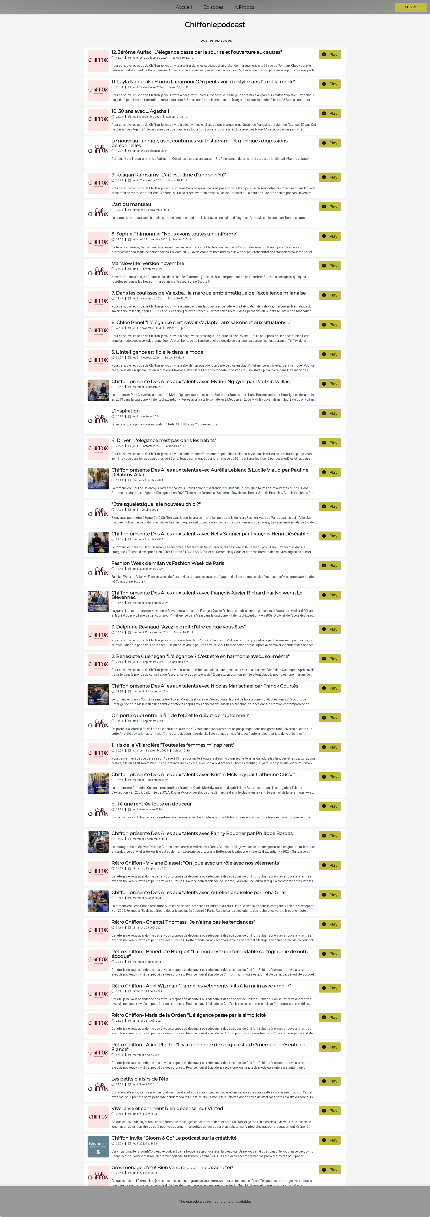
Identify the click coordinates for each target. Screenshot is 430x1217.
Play (334, 54)
